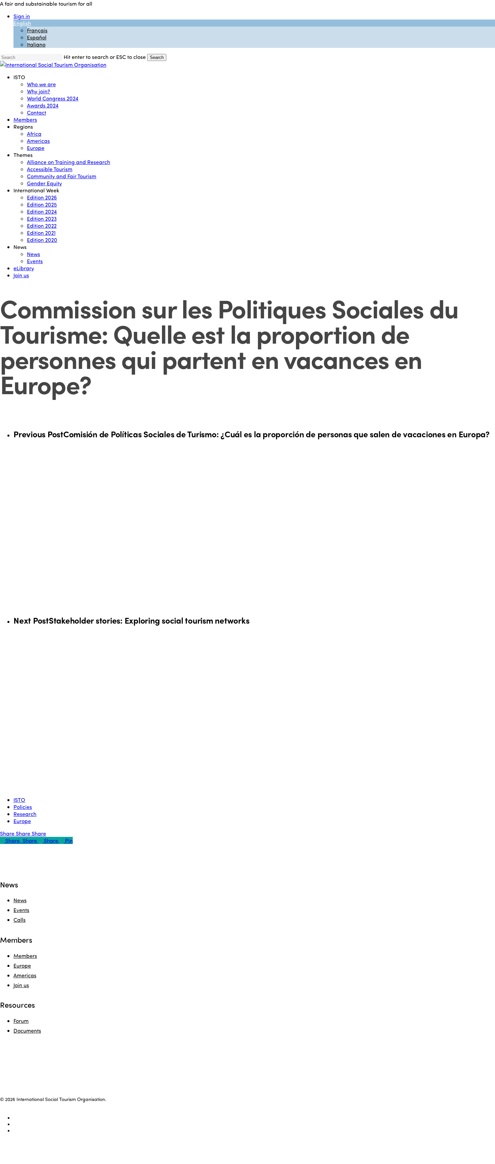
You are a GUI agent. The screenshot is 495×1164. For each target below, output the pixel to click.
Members (25, 955)
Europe (22, 820)
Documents (27, 1030)
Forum (21, 1020)
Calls (19, 919)
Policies (22, 806)
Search (157, 57)
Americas (24, 975)
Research (24, 813)
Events (21, 909)
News (20, 900)
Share (8, 833)
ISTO (19, 799)
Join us (21, 984)
